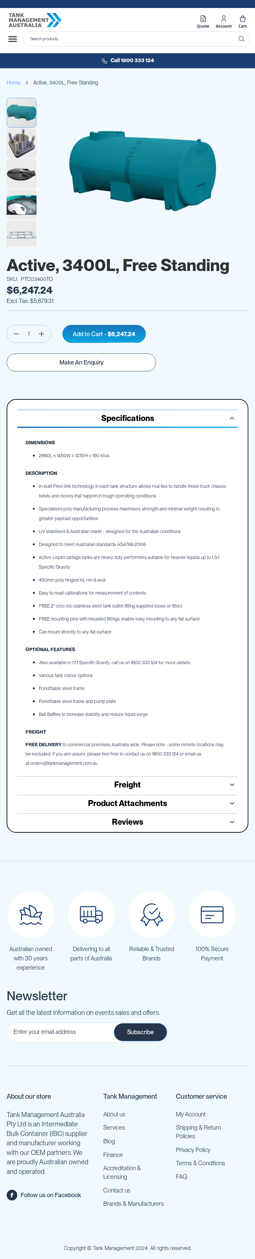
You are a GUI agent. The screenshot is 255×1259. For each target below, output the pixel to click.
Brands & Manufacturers (133, 1203)
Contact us (116, 1190)
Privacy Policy (193, 1149)
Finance (113, 1154)
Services (114, 1127)
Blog (109, 1141)
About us (114, 1114)
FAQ (181, 1176)
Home (14, 82)
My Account (191, 1114)
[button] (22, 143)
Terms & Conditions (200, 1163)
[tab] (127, 419)
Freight (127, 784)
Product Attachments (127, 803)
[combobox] (136, 39)
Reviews (127, 822)
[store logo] (34, 20)
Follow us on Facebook (51, 1194)
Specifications (127, 418)
